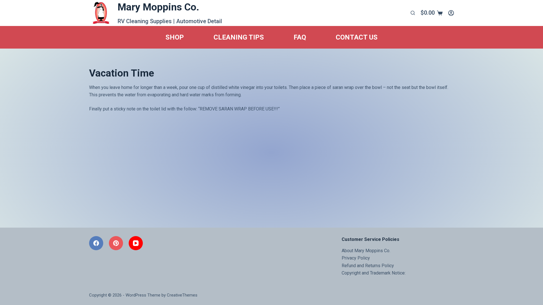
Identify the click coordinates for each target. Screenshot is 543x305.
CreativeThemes (182, 295)
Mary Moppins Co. (158, 7)
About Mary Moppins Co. (366, 250)
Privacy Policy (356, 258)
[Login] (451, 13)
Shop (174, 37)
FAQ (300, 37)
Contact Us (357, 37)
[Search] (413, 13)
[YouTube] (136, 243)
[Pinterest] (116, 243)
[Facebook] (96, 243)
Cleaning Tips (239, 37)
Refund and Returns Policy (368, 265)
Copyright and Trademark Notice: (374, 273)
